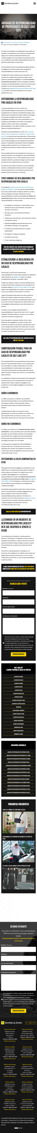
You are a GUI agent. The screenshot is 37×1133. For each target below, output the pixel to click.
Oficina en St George (10, 1064)
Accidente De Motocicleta (18, 693)
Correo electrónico (9, 607)
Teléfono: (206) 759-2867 (27, 1107)
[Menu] (34, 3)
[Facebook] (26, 1022)
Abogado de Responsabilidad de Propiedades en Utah (18, 762)
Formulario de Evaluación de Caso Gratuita (22, 569)
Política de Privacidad (26, 1120)
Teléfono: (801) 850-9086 (10, 1039)
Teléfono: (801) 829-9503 (10, 1056)
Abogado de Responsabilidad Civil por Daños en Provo (18, 782)
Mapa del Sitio (5, 1122)
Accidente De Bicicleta (18, 680)
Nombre (8, 588)
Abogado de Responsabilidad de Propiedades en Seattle (18, 792)
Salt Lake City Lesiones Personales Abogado (16, 42)
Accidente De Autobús (18, 677)
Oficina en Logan (9, 1099)
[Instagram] (34, 1022)
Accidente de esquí (18, 690)
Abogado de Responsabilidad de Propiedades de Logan (18, 772)
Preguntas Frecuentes (16, 1122)
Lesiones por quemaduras (18, 724)
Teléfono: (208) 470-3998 (10, 1092)
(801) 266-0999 (19, 251)
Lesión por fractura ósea (18, 717)
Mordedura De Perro (18, 727)
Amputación (18, 707)
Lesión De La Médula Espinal (18, 714)
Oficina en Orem (27, 1047)
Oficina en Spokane (27, 1082)
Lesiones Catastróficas (18, 720)
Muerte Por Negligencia (18, 731)
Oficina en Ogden (10, 1047)
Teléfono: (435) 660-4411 (10, 1074)
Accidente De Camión (18, 683)
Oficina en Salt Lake (9, 1029)
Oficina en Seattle (27, 1099)
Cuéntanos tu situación (10, 616)
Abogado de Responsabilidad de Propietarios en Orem (18, 786)
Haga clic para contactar (13, 512)
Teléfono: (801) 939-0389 (27, 1054)
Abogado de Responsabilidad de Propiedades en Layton (18, 789)
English (26, 1122)
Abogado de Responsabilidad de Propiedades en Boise (18, 752)
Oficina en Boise (9, 1082)
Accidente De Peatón (18, 697)
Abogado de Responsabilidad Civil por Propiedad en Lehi (18, 776)
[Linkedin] (30, 1022)
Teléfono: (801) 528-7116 (27, 1037)
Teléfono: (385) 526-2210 (27, 1074)
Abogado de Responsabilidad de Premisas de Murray (18, 779)
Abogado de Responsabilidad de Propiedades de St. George (19, 755)
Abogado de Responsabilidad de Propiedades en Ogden (18, 769)
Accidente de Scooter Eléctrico (18, 704)
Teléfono (5, 597)
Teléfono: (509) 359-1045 (27, 1090)
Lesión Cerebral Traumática (18, 710)
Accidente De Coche (18, 687)
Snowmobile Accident (18, 734)
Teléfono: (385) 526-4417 (10, 1107)
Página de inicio (2, 42)
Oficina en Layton (27, 1064)
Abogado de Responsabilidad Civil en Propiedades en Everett (18, 765)
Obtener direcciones (10, 1041)
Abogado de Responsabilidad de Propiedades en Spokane (18, 759)
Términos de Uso (14, 1120)
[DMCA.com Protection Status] (18, 1128)
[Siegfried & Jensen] (9, 3)
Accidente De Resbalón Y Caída (18, 700)
